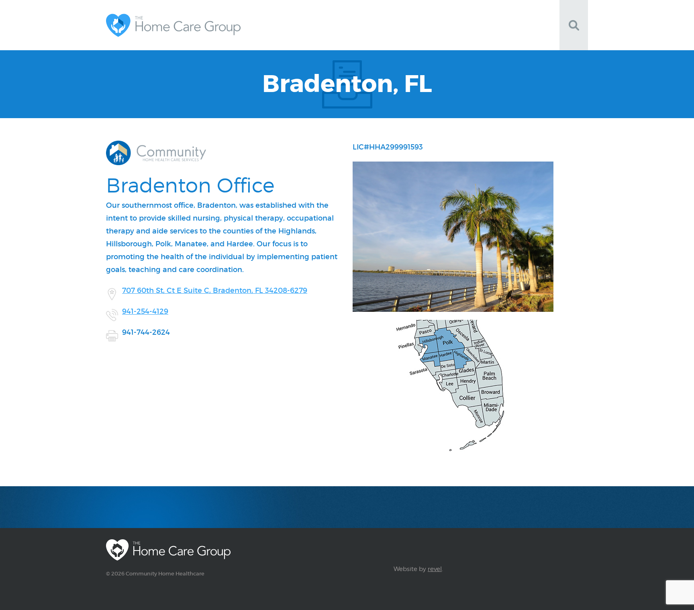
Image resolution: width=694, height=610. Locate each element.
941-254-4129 (145, 311)
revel (435, 569)
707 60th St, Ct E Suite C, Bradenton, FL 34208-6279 (214, 290)
